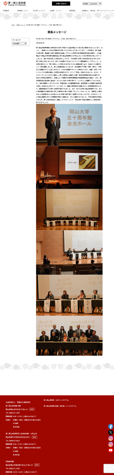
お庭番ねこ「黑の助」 (89, 10)
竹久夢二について (39, 10)
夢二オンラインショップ (105, 10)
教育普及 (72, 10)
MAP (32, 409)
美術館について (22, 10)
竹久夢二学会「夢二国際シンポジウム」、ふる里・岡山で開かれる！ (56, 39)
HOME (13, 25)
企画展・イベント (56, 10)
